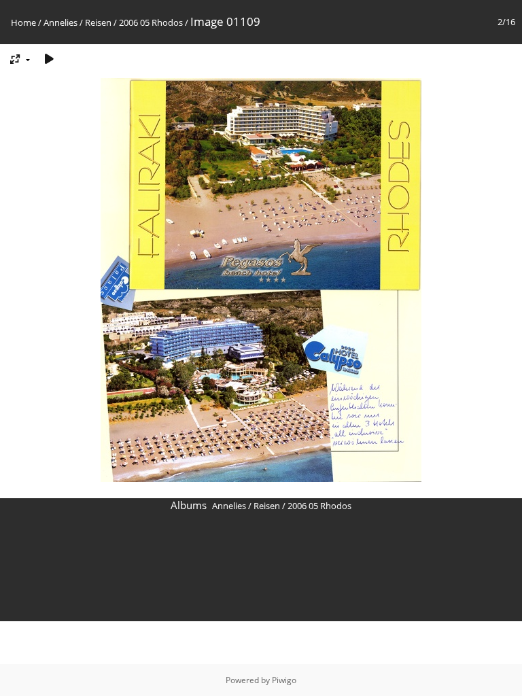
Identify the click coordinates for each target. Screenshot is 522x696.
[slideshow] (49, 59)
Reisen (98, 22)
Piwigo (284, 680)
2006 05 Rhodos (151, 22)
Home (23, 22)
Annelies (60, 22)
